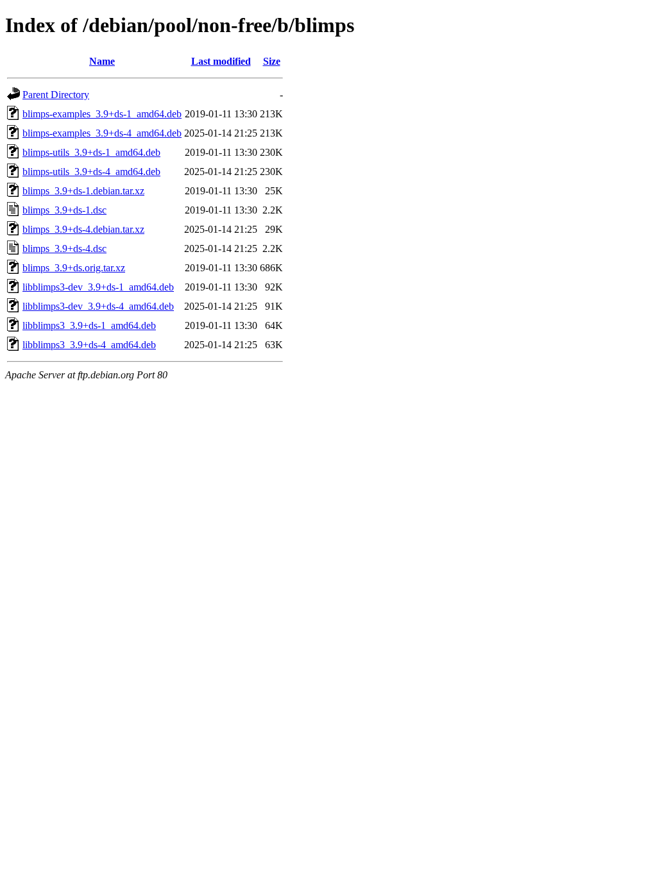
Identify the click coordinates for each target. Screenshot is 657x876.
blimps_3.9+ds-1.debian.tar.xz (83, 190)
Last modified (221, 61)
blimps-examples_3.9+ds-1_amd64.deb (102, 113)
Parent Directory (55, 94)
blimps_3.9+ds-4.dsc (64, 248)
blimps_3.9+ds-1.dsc (64, 210)
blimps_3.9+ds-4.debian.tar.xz (83, 229)
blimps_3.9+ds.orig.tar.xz (73, 267)
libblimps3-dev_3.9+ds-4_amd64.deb (98, 306)
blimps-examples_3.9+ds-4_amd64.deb (102, 133)
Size (271, 61)
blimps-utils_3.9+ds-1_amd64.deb (91, 152)
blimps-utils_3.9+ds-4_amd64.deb (91, 171)
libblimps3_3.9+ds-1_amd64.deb (89, 325)
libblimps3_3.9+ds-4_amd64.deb (89, 344)
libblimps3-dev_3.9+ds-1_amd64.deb (98, 287)
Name (102, 61)
